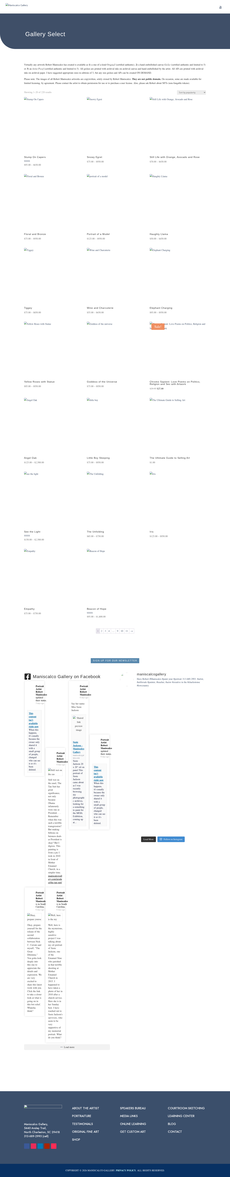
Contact (175, 1132)
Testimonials (82, 1124)
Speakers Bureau (133, 1108)
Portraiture (81, 1116)
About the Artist (85, 1108)
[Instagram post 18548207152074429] (180, 822)
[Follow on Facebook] (26, 1146)
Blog (172, 1124)
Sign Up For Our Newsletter (115, 660)
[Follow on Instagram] (33, 1146)
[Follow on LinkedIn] (40, 1146)
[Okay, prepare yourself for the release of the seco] (145, 743)
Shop (76, 1139)
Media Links (129, 1116)
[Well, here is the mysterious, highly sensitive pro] (163, 749)
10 (122, 630)
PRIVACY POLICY (126, 1170)
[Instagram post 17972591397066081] (163, 822)
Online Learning (133, 1124)
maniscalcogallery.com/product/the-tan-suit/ (55, 879)
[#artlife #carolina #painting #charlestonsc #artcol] (145, 824)
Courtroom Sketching (186, 1108)
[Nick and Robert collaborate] (128, 820)
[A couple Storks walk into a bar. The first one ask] (180, 737)
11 (127, 630)
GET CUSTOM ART (133, 1132)
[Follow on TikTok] (53, 1146)
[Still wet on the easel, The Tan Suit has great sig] (128, 751)
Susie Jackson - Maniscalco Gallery (78, 747)
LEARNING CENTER (181, 1116)
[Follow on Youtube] (47, 1146)
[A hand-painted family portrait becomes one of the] (198, 731)
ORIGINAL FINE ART (85, 1132)
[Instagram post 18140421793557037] (198, 822)
